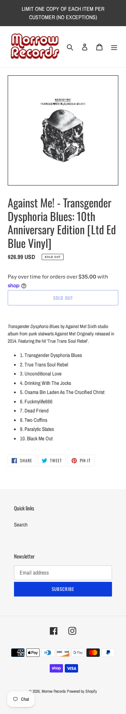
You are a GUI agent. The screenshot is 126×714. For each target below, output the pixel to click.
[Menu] (114, 46)
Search (21, 524)
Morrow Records (54, 691)
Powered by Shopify (82, 691)
